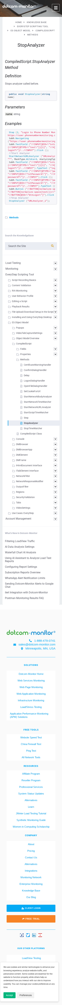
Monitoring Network (31, 877)
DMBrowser (22, 444)
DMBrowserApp (24, 449)
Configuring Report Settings (21, 566)
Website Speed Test (31, 737)
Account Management (18, 518)
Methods (14, 217)
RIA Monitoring (19, 290)
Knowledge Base (31, 890)
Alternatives (31, 800)
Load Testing (13, 262)
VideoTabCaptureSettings (29, 333)
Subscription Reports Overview (23, 572)
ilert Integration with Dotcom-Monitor (26, 592)
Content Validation (21, 285)
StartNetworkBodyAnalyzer (38, 396)
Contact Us (31, 857)
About (31, 844)
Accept (9, 995)
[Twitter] (28, 935)
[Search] (52, 245)
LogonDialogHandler (34, 380)
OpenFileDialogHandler (35, 386)
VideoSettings (23, 507)
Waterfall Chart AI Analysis (20, 552)
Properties (25, 354)
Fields (23, 349)
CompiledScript (24, 343)
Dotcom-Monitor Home (31, 673)
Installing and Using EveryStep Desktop (32, 317)
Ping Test (31, 750)
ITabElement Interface (27, 470)
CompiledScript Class (31, 433)
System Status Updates (31, 793)
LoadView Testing (31, 958)
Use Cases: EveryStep (23, 513)
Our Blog (31, 897)
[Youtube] (40, 935)
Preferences (26, 995)
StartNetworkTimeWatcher (37, 402)
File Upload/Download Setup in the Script (33, 312)
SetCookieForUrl (32, 391)
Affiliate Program (31, 773)
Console (20, 439)
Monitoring (11, 268)
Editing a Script (19, 301)
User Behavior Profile (22, 296)
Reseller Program (31, 780)
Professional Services (31, 787)
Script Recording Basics (24, 280)
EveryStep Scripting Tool (19, 274)
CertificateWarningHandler (37, 364)
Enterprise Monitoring (31, 884)
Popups (20, 327)
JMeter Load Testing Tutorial (31, 813)
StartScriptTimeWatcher (36, 412)
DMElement (22, 455)
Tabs (18, 502)
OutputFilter (22, 486)
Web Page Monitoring (31, 687)
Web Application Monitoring (31, 693)
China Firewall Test (31, 744)
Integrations (31, 870)
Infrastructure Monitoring (31, 700)
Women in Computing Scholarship (31, 826)
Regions (20, 492)
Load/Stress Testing (31, 707)
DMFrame (21, 460)
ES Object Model (20, 322)
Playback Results (20, 306)
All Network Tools (31, 757)
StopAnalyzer (31, 423)
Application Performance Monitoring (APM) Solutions (29, 715)
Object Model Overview (27, 338)
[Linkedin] (34, 935)
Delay (26, 375)
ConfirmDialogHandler (35, 370)
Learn (31, 806)
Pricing (31, 850)
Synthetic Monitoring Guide (31, 820)
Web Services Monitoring (31, 680)
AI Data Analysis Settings (19, 546)
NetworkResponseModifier (29, 481)
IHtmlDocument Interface (29, 465)
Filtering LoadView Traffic (20, 541)
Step (26, 417)
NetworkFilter (23, 476)
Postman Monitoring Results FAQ (24, 598)
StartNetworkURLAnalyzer (37, 407)
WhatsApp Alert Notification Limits (25, 578)
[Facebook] (22, 935)
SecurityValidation (25, 497)
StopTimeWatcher (33, 428)
